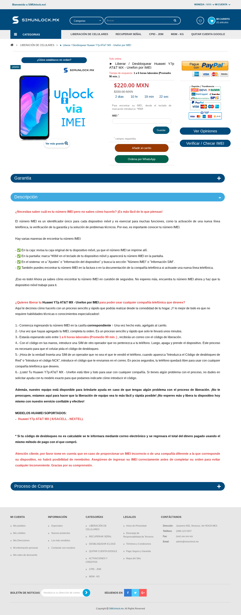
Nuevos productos (60, 533)
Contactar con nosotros (63, 548)
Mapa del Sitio (133, 558)
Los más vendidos (60, 540)
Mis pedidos (19, 525)
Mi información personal (25, 548)
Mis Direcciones (21, 540)
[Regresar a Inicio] (11, 45)
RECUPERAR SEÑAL (100, 536)
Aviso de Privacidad (136, 525)
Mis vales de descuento (25, 555)
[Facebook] (128, 593)
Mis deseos (200, 20)
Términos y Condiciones (138, 544)
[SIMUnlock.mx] (35, 19)
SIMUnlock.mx (116, 608)
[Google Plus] (143, 593)
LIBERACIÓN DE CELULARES (96, 527)
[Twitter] (135, 593)
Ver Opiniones (205, 131)
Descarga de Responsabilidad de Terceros (138, 535)
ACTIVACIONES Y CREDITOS (97, 560)
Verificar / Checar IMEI (205, 143)
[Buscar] (175, 20)
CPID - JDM (94, 569)
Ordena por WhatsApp (141, 159)
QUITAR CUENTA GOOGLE (102, 551)
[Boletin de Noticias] (86, 593)
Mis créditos (19, 533)
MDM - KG (94, 576)
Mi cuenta (17, 517)
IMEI (115, 115)
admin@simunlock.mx (187, 541)
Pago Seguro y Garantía (138, 551)
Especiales (57, 525)
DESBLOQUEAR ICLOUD (102, 544)
